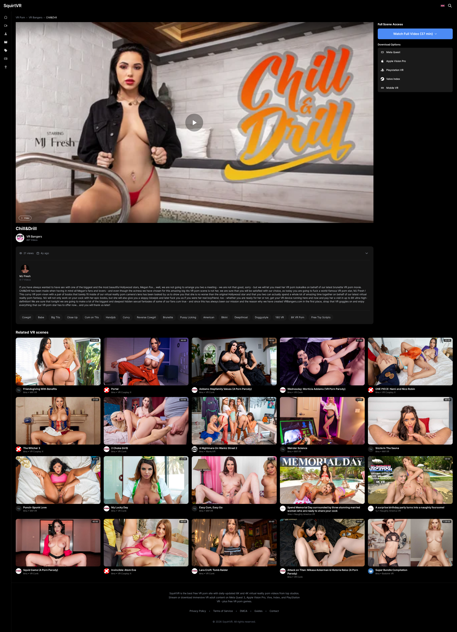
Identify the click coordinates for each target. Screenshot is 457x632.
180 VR (279, 317)
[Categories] (5, 50)
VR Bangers (35, 17)
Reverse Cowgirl (146, 317)
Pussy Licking (188, 317)
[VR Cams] (5, 67)
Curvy (126, 317)
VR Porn (20, 17)
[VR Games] (5, 58)
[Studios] (5, 42)
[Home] (5, 17)
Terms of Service (223, 610)
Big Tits (55, 317)
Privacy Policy (198, 610)
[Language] (442, 5)
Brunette (168, 317)
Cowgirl (26, 317)
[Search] (449, 5)
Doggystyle (261, 317)
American (208, 317)
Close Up (72, 317)
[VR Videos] (5, 25)
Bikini (224, 317)
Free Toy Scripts (320, 317)
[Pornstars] (5, 34)
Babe (41, 317)
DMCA (243, 610)
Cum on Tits (92, 317)
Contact (274, 610)
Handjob (111, 317)
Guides (258, 610)
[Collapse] (366, 253)
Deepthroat (241, 317)
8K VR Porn (297, 317)
